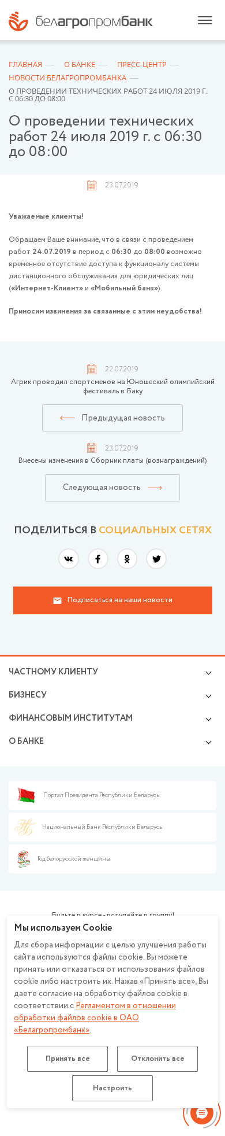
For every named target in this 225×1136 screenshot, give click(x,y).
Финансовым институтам (71, 718)
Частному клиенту (53, 672)
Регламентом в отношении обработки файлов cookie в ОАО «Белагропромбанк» (95, 1018)
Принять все (68, 1058)
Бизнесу (28, 695)
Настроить (112, 1088)
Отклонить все (158, 1058)
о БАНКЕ (26, 741)
